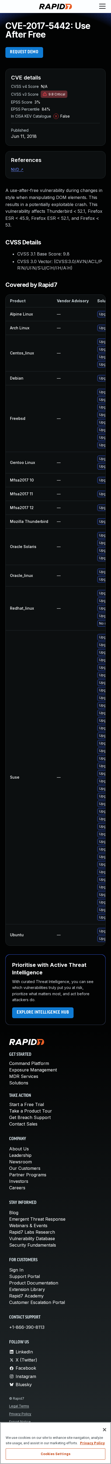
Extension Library (27, 1289)
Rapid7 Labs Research (32, 1232)
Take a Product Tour (30, 1111)
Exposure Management (33, 1070)
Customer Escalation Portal (37, 1302)
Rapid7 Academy (26, 1296)
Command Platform (29, 1063)
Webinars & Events (28, 1225)
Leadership (20, 1155)
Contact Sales (23, 1124)
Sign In (16, 1270)
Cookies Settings (55, 1454)
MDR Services (23, 1076)
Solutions (18, 1082)
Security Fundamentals (32, 1245)
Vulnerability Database (32, 1238)
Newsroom (20, 1161)
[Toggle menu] (102, 6)
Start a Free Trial (26, 1104)
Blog (13, 1212)
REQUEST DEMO (24, 52)
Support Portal (24, 1276)
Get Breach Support (30, 1117)
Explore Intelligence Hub (43, 1012)
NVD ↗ (17, 169)
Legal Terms (19, 1406)
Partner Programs (27, 1174)
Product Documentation (33, 1283)
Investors (18, 1181)
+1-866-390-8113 (26, 1327)
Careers (17, 1187)
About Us (19, 1148)
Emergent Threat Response (37, 1219)
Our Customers (24, 1168)
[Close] (104, 1430)
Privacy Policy (20, 1414)
